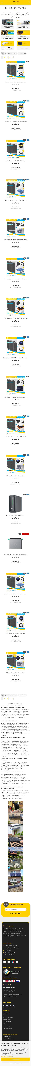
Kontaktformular (17, 994)
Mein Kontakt (6, 1015)
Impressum (6, 1012)
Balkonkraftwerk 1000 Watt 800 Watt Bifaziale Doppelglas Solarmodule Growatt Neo (15, 161)
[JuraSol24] (15, 2)
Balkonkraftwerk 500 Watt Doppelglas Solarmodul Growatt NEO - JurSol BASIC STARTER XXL (15, 82)
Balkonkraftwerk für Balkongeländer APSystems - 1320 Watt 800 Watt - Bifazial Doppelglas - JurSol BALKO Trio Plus (15, 476)
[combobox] (12, 53)
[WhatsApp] (14, 1006)
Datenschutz (6, 1026)
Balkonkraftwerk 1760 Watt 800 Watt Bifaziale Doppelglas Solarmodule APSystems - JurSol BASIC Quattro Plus (15, 633)
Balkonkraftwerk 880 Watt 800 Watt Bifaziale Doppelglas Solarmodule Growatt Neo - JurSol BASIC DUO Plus (15, 121)
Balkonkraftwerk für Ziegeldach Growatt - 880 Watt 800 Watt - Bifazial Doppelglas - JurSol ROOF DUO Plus (15, 436)
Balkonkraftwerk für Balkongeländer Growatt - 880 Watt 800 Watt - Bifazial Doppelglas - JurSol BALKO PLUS (15, 239)
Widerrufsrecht (7, 1019)
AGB (4, 1024)
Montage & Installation (9, 1038)
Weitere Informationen (15, 1063)
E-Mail (14, 996)
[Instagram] (7, 1006)
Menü (2, 2)
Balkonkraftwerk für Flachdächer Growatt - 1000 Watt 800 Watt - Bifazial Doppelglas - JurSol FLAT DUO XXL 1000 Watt (15, 279)
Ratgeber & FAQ (7, 1036)
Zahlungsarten (7, 1021)
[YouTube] (11, 1006)
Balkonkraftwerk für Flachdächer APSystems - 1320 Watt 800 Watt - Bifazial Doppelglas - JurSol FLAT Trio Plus (15, 594)
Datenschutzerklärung (6, 1056)
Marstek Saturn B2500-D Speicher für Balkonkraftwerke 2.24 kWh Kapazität (15, 515)
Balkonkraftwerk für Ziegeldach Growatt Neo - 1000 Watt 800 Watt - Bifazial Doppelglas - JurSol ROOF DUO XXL (15, 318)
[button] (2, 53)
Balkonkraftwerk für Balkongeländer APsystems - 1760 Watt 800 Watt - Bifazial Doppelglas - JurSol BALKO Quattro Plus (15, 673)
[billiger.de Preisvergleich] (16, 972)
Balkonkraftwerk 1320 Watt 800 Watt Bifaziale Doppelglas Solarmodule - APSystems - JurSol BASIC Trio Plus (15, 358)
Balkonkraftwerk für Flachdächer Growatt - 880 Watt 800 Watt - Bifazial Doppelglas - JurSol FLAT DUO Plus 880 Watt (15, 200)
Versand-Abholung (8, 1017)
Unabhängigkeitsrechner (9, 1041)
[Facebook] (4, 1006)
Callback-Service (7, 1028)
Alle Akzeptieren (15, 1059)
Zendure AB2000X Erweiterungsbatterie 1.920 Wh (15, 554)
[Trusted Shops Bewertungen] (6, 972)
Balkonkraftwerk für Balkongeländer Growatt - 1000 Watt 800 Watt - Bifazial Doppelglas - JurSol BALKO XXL (15, 397)
